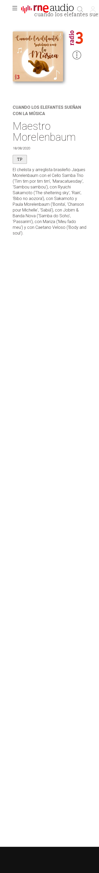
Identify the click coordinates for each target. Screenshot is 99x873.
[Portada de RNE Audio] (47, 9)
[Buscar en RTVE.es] (80, 9)
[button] (14, 9)
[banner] (47, 9)
